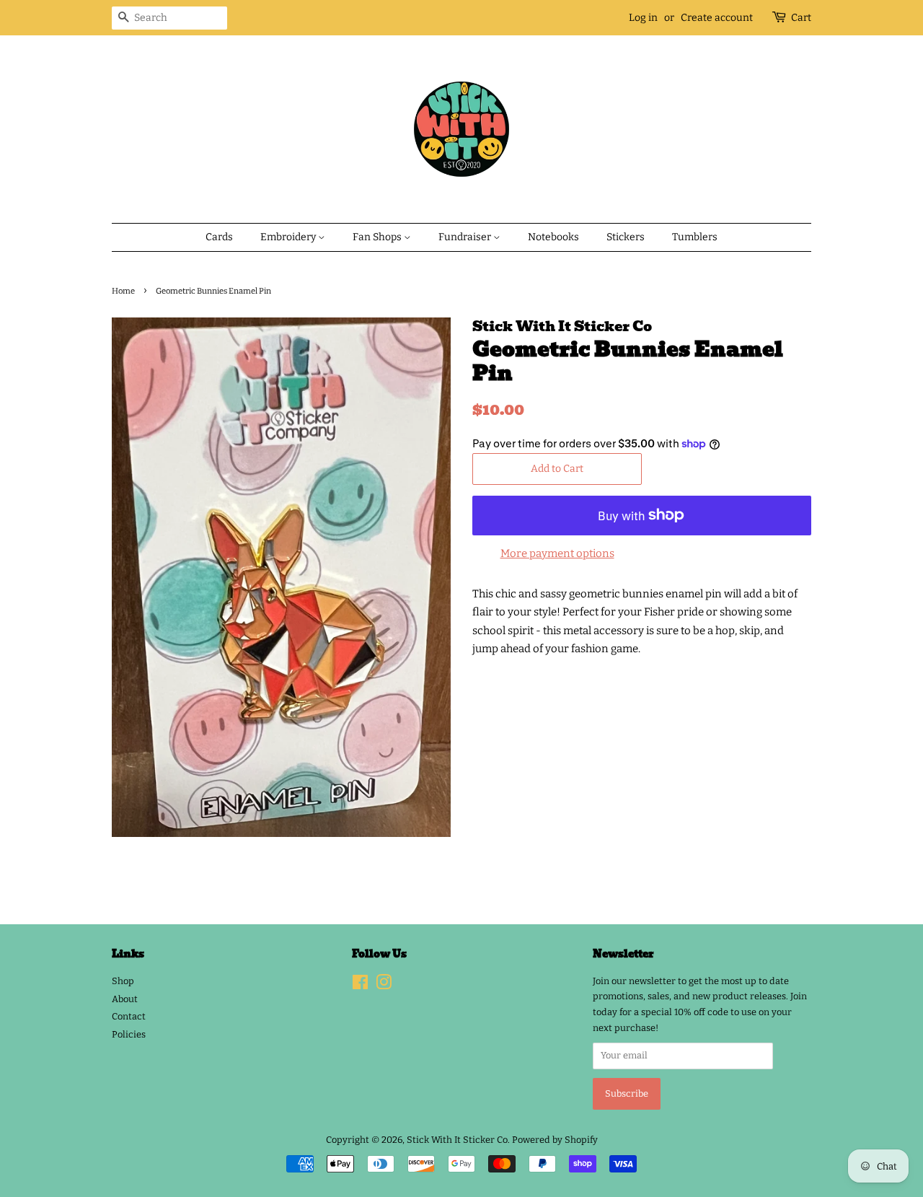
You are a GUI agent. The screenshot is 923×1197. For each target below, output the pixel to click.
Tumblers (694, 237)
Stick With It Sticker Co (457, 1139)
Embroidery (289, 237)
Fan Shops (378, 237)
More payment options (557, 553)
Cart (801, 18)
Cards (219, 237)
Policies (129, 1034)
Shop (123, 980)
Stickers (625, 237)
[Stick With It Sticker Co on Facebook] (360, 985)
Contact (129, 1016)
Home (123, 291)
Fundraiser (465, 237)
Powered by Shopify (555, 1139)
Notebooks (553, 237)
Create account (717, 18)
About (125, 999)
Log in (643, 18)
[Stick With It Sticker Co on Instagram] (384, 985)
